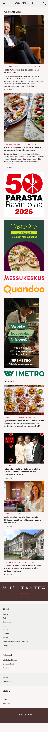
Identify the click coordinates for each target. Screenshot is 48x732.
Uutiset (23, 66)
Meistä (5, 637)
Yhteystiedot (8, 645)
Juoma (5, 626)
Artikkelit (8, 417)
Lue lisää (9, 90)
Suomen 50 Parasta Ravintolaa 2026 (16, 641)
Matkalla (23, 562)
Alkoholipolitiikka (10, 660)
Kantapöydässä (8, 664)
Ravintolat (13, 66)
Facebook (6, 696)
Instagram (6, 703)
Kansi (6, 66)
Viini (31, 514)
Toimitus (6, 668)
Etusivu (5, 614)
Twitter (5, 699)
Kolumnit (23, 417)
